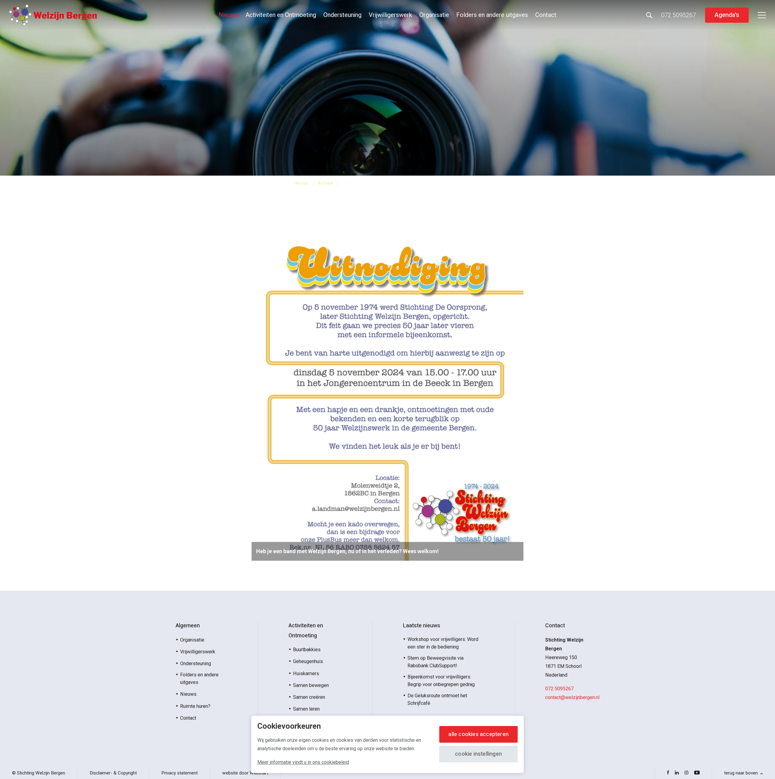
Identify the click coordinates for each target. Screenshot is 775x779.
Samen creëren (309, 697)
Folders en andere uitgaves (492, 15)
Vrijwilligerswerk (390, 15)
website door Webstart (245, 773)
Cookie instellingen (478, 754)
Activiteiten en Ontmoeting (281, 15)
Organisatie (434, 15)
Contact (545, 15)
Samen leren (306, 709)
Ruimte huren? (195, 706)
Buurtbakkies (307, 649)
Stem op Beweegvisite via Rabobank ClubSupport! (435, 661)
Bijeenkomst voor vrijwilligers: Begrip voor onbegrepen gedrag (441, 680)
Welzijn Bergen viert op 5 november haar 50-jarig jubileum (412, 183)
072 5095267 (559, 689)
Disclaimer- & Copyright (113, 773)
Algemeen (188, 626)
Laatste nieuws (421, 626)
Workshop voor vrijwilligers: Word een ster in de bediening (442, 643)
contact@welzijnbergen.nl (572, 697)
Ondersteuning (342, 15)
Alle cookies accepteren (478, 734)
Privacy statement (179, 773)
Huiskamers (306, 673)
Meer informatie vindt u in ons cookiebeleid (303, 762)
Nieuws (228, 15)
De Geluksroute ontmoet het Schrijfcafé (437, 699)
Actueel (325, 183)
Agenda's (726, 15)
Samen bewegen (311, 685)
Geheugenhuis (308, 661)
